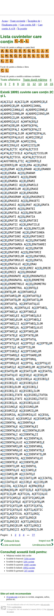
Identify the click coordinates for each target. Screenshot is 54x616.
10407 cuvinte (30, 565)
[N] (11, 57)
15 (51, 83)
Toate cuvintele (17, 21)
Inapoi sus (45, 540)
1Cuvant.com (11, 597)
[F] (25, 52)
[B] (7, 52)
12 (34, 83)
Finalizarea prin (9, 24)
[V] (47, 57)
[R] (29, 57)
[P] (20, 57)
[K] (47, 52)
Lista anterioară (11, 545)
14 (45, 83)
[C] (11, 52)
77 (33, 535)
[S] (34, 57)
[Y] (7, 62)
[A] (2, 52)
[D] (16, 52)
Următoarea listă (42, 545)
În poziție (22, 28)
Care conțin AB (27, 24)
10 (23, 83)
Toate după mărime (35, 79)
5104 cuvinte (29, 559)
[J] (42, 52)
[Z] (11, 62)
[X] (2, 62)
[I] (38, 52)
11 (28, 83)
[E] (20, 52)
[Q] (25, 57)
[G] (29, 52)
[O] (16, 57)
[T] (38, 57)
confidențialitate (16, 607)
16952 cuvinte (29, 568)
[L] (2, 57)
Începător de (34, 21)
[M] (7, 57)
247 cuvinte (29, 571)
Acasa (5, 21)
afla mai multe (45, 605)
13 (40, 83)
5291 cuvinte (28, 562)
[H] (34, 52)
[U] (42, 57)
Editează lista (11, 541)
